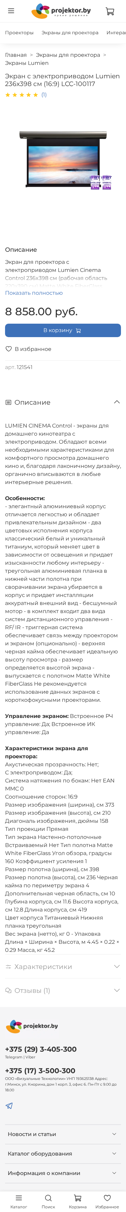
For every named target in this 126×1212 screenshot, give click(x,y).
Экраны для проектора (70, 33)
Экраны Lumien (27, 63)
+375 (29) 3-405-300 (41, 1049)
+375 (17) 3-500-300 (40, 1070)
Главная (16, 55)
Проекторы (19, 33)
